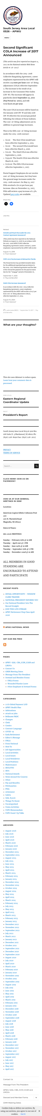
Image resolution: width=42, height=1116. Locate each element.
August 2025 (10, 858)
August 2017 (10, 1057)
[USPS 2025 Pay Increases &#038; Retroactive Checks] (20, 268)
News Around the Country (16, 777)
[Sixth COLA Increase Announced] (20, 292)
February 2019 (11, 1003)
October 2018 (11, 1015)
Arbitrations (10, 710)
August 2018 (10, 1021)
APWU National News (17, 627)
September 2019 (12, 982)
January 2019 (10, 1006)
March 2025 (10, 873)
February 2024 (11, 903)
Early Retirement (12, 735)
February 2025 (11, 876)
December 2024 (12, 882)
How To (8, 747)
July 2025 (9, 861)
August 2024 (10, 891)
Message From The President (17, 675)
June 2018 (9, 1027)
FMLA (7, 741)
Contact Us (10, 668)
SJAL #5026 (10, 798)
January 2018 (10, 1042)
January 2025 (11, 879)
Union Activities (12, 807)
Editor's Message (12, 738)
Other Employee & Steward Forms (22, 687)
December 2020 (12, 951)
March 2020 (10, 966)
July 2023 (9, 906)
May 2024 (9, 894)
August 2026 (10, 831)
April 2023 (9, 912)
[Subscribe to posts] (4, 645)
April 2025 (9, 870)
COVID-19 (9, 731)
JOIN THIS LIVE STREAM (15, 609)
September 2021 (12, 948)
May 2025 (9, 867)
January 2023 (11, 921)
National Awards (12, 774)
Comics (8, 725)
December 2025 (12, 852)
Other (7, 780)
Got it (23, 1114)
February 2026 (11, 846)
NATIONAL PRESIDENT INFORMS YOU (21, 600)
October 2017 (10, 1051)
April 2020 (9, 963)
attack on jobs (11, 713)
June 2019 (9, 991)
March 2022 (10, 936)
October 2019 (11, 979)
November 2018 (12, 1012)
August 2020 (10, 957)
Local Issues (10, 756)
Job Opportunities (13, 750)
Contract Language (13, 728)
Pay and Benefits (12, 783)
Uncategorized (11, 804)
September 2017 (12, 1054)
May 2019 (9, 994)
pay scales (15, 194)
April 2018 (9, 1033)
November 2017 (12, 1048)
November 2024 (12, 885)
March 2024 (10, 900)
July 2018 (9, 1024)
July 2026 (9, 834)
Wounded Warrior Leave (18, 684)
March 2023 (10, 915)
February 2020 (11, 970)
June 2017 (9, 1063)
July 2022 (9, 933)
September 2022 (12, 930)
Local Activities (11, 753)
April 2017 (9, 1069)
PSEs (7, 789)
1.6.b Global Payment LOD (16, 704)
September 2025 (12, 855)
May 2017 (9, 1066)
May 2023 (9, 909)
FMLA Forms (13, 681)
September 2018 (12, 1018)
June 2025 (9, 864)
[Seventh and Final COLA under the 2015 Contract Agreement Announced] (20, 243)
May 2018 (9, 1030)
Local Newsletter (12, 759)
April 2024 (9, 897)
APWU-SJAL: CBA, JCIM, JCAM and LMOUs (18, 1091)
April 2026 (9, 840)
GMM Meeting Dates (14, 671)
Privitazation (10, 786)
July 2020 (9, 960)
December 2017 (11, 1045)
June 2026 (9, 837)
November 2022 (12, 927)
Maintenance (11, 765)
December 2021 (11, 942)
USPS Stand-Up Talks (14, 813)
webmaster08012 (12, 310)
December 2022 (12, 924)
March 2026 (10, 843)
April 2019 (9, 997)
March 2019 (10, 1000)
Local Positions (11, 762)
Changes (9, 719)
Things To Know (12, 801)
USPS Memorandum (14, 810)
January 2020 (11, 973)
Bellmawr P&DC (12, 716)
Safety (8, 795)
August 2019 (10, 985)
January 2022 (11, 939)
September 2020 (12, 954)
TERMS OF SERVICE (11, 453)
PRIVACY (7, 450)
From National (11, 744)
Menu (6, 38)
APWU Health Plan (13, 707)
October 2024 (11, 888)
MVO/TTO (9, 768)
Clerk (7, 722)
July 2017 (9, 1060)
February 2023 (11, 918)
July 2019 (9, 988)
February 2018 (11, 1039)
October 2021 (11, 945)
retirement (10, 792)
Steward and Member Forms (17, 678)
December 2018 (11, 1009)
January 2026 (11, 849)
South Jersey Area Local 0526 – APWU (19, 30)
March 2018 (10, 1036)
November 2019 (12, 976)
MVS (7, 771)
